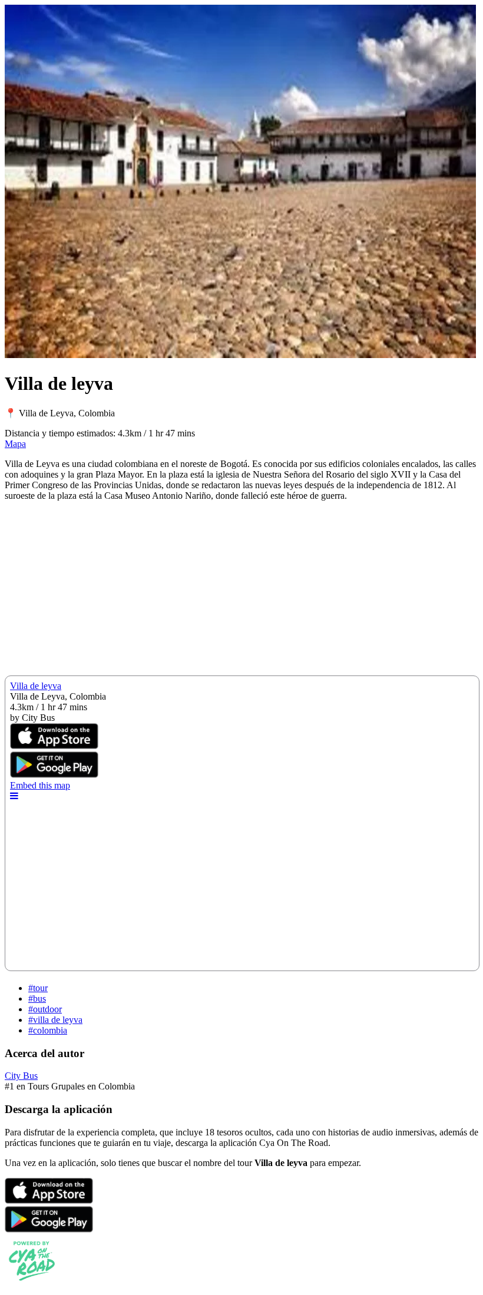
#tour (38, 988)
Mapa (15, 444)
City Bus (21, 1076)
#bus (37, 998)
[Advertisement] (241, 593)
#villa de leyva (55, 1020)
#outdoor (45, 1009)
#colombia (47, 1030)
